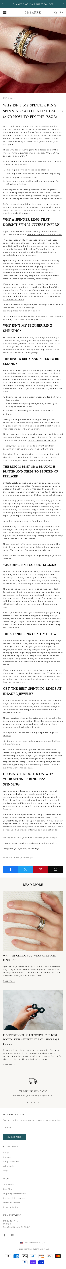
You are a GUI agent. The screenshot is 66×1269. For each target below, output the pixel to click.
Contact (7, 1157)
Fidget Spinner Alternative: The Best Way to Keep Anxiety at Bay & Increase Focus (31, 1039)
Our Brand (8, 1184)
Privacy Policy (10, 1207)
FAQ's (6, 1152)
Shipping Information (14, 1193)
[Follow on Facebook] (4, 1235)
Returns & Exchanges (14, 1198)
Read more (9, 981)
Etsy (5, 1171)
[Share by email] (55, 869)
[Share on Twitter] (25, 869)
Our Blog (8, 1189)
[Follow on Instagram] (12, 1235)
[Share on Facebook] (10, 869)
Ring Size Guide (11, 1161)
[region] (33, 1086)
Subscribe (14, 1137)
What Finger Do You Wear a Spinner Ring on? (29, 957)
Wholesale (8, 1166)
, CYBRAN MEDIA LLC (40, 1249)
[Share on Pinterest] (40, 869)
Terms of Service (11, 1202)
